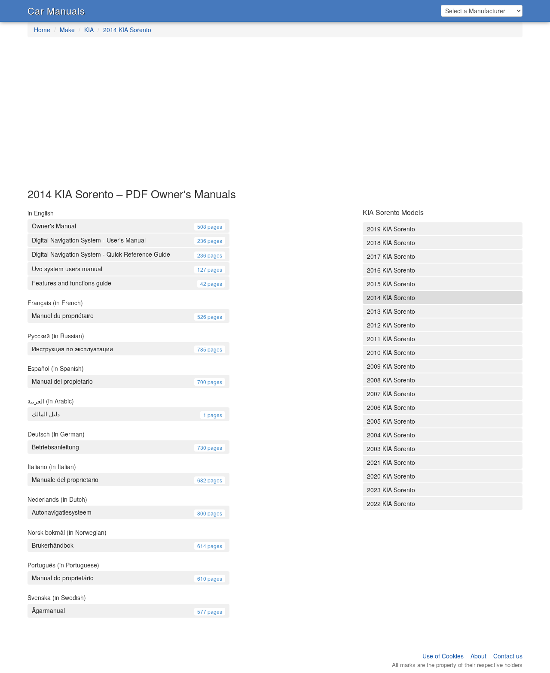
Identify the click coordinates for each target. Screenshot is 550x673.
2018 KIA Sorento (391, 242)
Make (67, 29)
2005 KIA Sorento (391, 421)
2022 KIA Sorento (391, 503)
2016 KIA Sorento (391, 270)
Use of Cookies (443, 656)
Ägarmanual (127, 610)
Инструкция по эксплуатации (127, 348)
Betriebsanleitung (127, 447)
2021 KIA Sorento (391, 462)
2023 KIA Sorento (391, 489)
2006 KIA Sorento (391, 407)
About (478, 656)
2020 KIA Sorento (391, 476)
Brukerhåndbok (127, 545)
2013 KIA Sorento (391, 311)
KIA (89, 29)
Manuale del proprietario (127, 479)
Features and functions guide (127, 283)
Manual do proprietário (127, 577)
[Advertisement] (275, 117)
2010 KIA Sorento (391, 352)
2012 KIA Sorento (391, 325)
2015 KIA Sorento (391, 283)
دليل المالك (127, 413)
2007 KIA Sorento (391, 393)
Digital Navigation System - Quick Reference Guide (127, 254)
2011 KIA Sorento (391, 338)
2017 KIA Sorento (391, 256)
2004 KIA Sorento (391, 434)
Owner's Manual (127, 225)
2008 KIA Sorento (391, 380)
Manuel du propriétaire (127, 315)
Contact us (507, 656)
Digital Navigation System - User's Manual (127, 240)
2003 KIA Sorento (391, 448)
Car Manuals (56, 10)
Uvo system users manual (127, 268)
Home (42, 29)
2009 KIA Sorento (391, 366)
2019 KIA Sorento (391, 228)
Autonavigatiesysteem (127, 512)
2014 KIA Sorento (127, 29)
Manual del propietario (127, 381)
